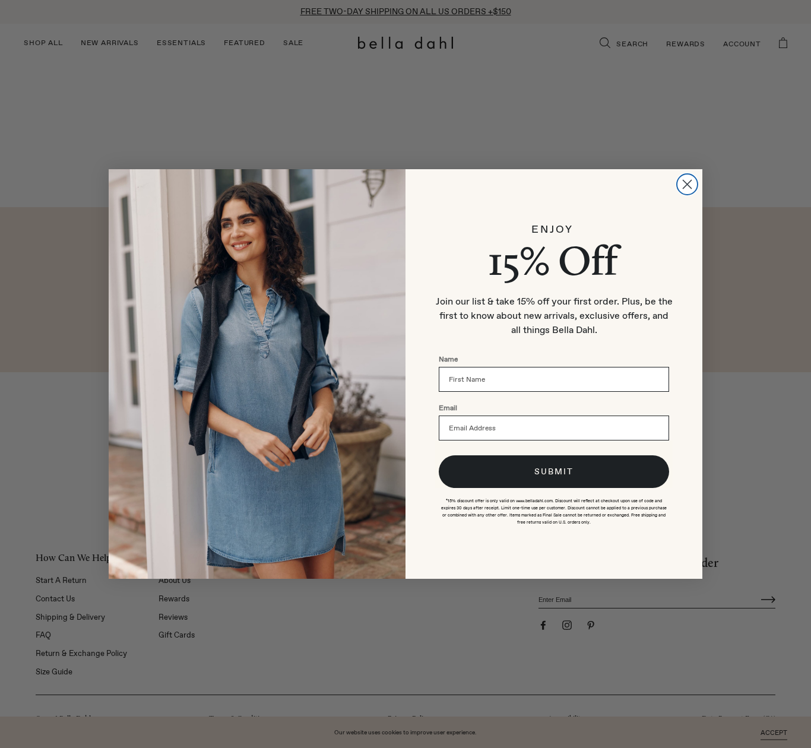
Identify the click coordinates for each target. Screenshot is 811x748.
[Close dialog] (687, 184)
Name (448, 359)
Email (448, 408)
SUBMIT (554, 472)
